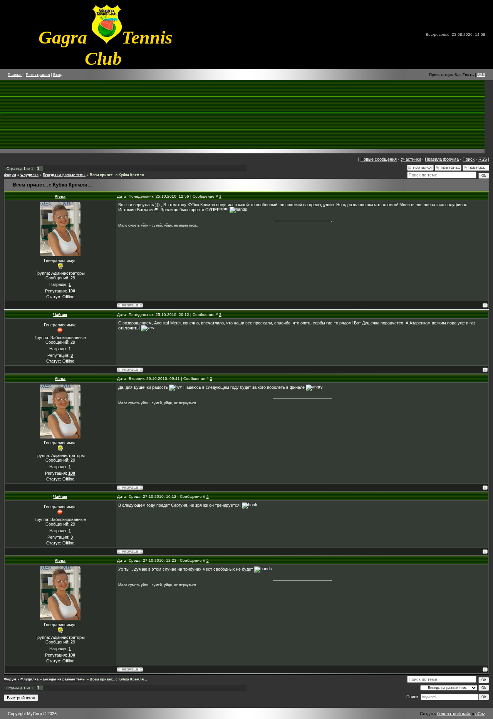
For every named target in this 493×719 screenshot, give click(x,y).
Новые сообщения (379, 159)
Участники (411, 159)
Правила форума (442, 159)
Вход (57, 74)
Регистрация (38, 74)
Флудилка (29, 175)
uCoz (480, 713)
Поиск (469, 159)
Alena (60, 196)
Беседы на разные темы (64, 175)
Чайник (60, 314)
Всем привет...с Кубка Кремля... (118, 175)
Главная (15, 74)
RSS (481, 74)
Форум (10, 175)
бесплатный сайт (454, 713)
